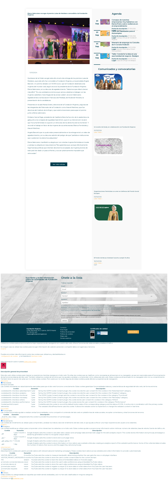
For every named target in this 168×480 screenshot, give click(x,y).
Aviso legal (63, 330)
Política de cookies (66, 334)
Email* (63, 286)
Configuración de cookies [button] (9, 356)
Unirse (64, 321)
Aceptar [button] (3, 349)
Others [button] (3, 471)
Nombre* (64, 293)
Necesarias (7, 383)
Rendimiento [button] (5, 419)
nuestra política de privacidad (90, 310)
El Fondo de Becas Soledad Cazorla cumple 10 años (112, 258)
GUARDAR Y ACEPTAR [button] (8, 476)
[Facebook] (131, 327)
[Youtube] (135, 327)
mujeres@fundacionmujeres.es (37, 334)
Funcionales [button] (5, 408)
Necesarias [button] (4, 381)
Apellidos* (64, 299)
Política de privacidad (67, 332)
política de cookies (30, 361)
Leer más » (98, 132)
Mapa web (63, 336)
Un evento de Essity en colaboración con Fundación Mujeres (115, 127)
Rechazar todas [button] (37, 356)
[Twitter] (133, 327)
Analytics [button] (4, 424)
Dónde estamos (65, 338)
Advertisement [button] (6, 447)
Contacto (63, 327)
